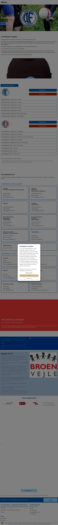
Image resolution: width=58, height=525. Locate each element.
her (31, 270)
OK (29, 275)
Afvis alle (29, 278)
